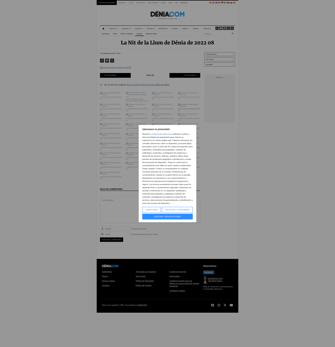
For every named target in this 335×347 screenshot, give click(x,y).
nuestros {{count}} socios (162, 134)
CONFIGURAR (152, 210)
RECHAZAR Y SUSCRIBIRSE (177, 210)
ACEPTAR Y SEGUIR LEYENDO (167, 217)
